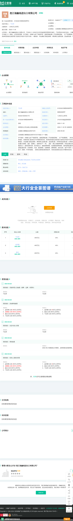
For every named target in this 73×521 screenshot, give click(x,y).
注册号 (5, 116)
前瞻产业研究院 (11, 508)
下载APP (67, 519)
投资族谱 (24, 92)
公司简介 (5, 430)
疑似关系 (41, 92)
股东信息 (5, 227)
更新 (15, 41)
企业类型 (5, 127)
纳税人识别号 (46, 108)
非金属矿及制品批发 (24, 160)
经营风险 (21, 47)
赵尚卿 (17, 244)
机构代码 (45, 112)
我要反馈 (40, 493)
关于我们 (28, 508)
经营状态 (5, 123)
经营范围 (5, 138)
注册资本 (45, 116)
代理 (34, 171)
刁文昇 (12, 24)
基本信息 (7, 47)
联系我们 (35, 508)
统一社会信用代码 (8, 119)
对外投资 (5, 415)
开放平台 (47, 3)
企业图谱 (8, 92)
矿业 (19, 167)
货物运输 (24, 171)
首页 (23, 3)
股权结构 (57, 92)
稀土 (19, 163)
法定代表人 (6, 108)
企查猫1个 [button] (66, 20)
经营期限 (45, 127)
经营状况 (50, 47)
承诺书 (43, 508)
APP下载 (35, 3)
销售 (19, 171)
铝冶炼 (24, 163)
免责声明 (20, 508)
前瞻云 (2, 508)
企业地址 (5, 135)
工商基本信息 (7, 103)
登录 (34, 376)
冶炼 (30, 171)
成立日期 (45, 123)
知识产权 (64, 47)
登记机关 (45, 119)
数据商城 (60, 2)
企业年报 (36, 47)
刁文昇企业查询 (35, 160)
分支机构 (5, 400)
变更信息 (5, 279)
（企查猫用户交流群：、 (56, 508)
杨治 (17, 252)
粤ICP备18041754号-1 (50, 511)
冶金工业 (24, 167)
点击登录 (49, 208)
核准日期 (45, 131)
